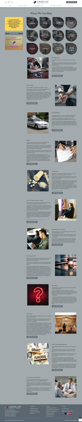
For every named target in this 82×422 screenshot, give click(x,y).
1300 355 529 (7, 414)
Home (10, 5)
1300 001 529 (12, 414)
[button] (6, 23)
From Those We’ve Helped (55, 5)
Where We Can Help (39, 5)
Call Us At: (9, 1)
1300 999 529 (13, 416)
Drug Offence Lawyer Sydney (57, 190)
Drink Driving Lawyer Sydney (57, 127)
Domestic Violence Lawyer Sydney (33, 219)
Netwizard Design (74, 420)
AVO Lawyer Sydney (43, 219)
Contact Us (70, 5)
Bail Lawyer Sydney (55, 73)
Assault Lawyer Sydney (31, 100)
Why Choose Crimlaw (22, 5)
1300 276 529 (7, 416)
